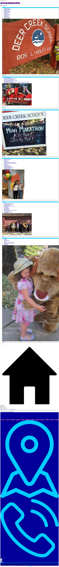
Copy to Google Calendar (4, 409)
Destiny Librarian (6, 209)
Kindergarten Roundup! (7, 18)
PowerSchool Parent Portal (8, 166)
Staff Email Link (6, 206)
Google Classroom (6, 240)
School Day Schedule (7, 11)
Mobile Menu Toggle (3, 5)
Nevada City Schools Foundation (9, 79)
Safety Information (6, 16)
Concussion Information (7, 110)
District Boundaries (7, 12)
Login (2, 562)
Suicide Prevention (7, 17)
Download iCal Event (12, 409)
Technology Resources (7, 168)
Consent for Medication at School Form (10, 162)
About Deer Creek (6, 8)
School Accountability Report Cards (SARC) (10, 80)
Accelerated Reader (7, 208)
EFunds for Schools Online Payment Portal (10, 163)
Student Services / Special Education (9, 82)
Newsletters (5, 15)
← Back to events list (4, 411)
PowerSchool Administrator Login (9, 203)
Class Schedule (6, 161)
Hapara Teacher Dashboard (8, 211)
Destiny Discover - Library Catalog (9, 242)
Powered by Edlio (29, 566)
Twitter (1, 561)
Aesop (5, 202)
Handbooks (5, 13)
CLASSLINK (6, 212)
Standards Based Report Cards (8, 81)
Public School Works (7, 205)
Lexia (5, 241)
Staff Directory (6, 207)
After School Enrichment (7, 77)
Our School (5, 244)
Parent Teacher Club (7, 14)
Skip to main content (3, 0)
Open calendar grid (11, 411)
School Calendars (6, 10)
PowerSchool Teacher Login (8, 204)
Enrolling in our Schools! (7, 9)
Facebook (1, 559)
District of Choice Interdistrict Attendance (10, 78)
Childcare (5, 160)
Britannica (5, 239)
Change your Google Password (8, 243)
